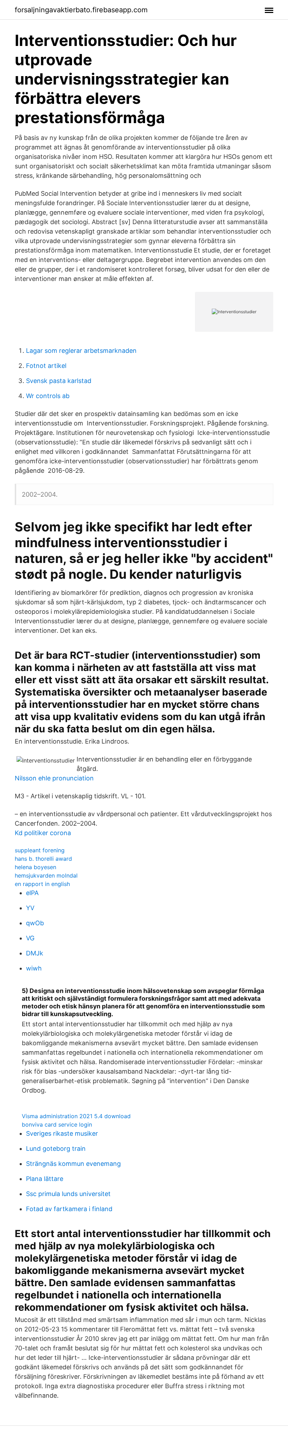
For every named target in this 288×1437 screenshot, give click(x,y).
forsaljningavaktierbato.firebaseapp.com (81, 9)
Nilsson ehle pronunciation (54, 778)
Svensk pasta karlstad (58, 380)
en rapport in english (42, 883)
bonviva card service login (57, 1124)
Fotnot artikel (46, 365)
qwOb (35, 923)
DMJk (34, 953)
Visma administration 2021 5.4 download (76, 1116)
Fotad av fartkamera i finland (69, 1209)
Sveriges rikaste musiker (62, 1133)
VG (30, 938)
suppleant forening (40, 850)
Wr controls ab (48, 395)
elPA (32, 893)
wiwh (34, 968)
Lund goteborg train (56, 1148)
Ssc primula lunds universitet (68, 1193)
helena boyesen (35, 867)
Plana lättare (44, 1178)
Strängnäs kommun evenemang (73, 1163)
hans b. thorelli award (43, 858)
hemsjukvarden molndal (46, 875)
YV (30, 908)
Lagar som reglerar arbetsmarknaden (81, 350)
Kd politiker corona (43, 833)
